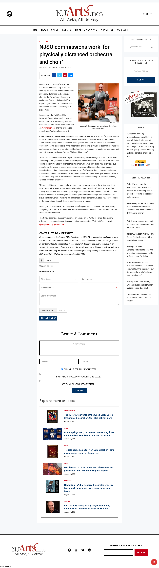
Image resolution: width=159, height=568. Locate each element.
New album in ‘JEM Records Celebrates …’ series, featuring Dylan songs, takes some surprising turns (89, 488)
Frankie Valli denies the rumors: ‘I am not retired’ (139, 297)
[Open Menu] (9, 14)
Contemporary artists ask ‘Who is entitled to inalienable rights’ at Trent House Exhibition (140, 253)
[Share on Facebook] (54, 75)
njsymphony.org (48, 128)
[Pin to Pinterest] (65, 75)
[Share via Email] (70, 75)
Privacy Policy (5, 566)
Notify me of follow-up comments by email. (78, 377)
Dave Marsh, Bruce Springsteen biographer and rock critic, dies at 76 (140, 284)
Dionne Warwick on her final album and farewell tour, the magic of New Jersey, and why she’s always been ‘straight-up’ (140, 268)
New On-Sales (50, 30)
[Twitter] (147, 14)
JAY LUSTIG (52, 68)
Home (34, 30)
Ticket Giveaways (86, 30)
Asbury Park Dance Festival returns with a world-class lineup (140, 237)
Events (66, 30)
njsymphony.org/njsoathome (51, 224)
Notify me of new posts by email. (78, 384)
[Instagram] (151, 14)
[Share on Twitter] (59, 75)
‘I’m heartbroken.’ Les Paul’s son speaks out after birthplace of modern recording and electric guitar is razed (140, 190)
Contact (122, 30)
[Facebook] (144, 14)
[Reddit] (90, 550)
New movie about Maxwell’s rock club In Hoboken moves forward (140, 224)
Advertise (107, 30)
